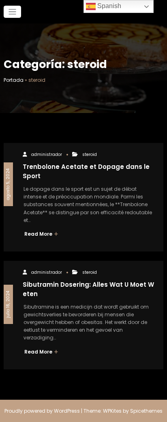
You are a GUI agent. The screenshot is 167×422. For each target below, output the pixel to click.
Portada (14, 80)
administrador (46, 154)
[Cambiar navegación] (12, 12)
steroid (89, 154)
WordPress (67, 410)
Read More (39, 233)
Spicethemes (146, 410)
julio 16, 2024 (8, 304)
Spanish (108, 5)
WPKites (113, 410)
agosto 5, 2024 (8, 184)
